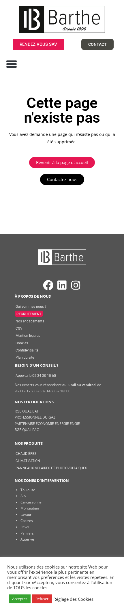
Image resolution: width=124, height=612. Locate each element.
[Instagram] (76, 285)
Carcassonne (31, 502)
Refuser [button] (41, 598)
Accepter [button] (19, 598)
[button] (11, 64)
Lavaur (25, 514)
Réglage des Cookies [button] (73, 599)
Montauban (29, 508)
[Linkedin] (62, 285)
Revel (24, 526)
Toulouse (27, 489)
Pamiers (27, 533)
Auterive (27, 539)
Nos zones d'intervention (42, 480)
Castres (26, 520)
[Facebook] (48, 285)
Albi (23, 495)
